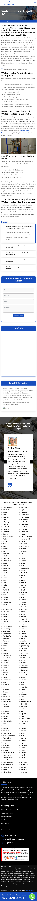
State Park (23, 665)
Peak (22, 685)
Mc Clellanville (7, 767)
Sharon (5, 595)
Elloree (22, 733)
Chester (5, 621)
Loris (4, 546)
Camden (23, 757)
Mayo (22, 578)
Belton (5, 723)
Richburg (6, 599)
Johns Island (7, 772)
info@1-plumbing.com (14, 839)
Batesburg (23, 770)
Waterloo (23, 551)
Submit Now (18, 316)
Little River (6, 745)
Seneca (5, 515)
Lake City (6, 556)
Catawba (6, 624)
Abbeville (5, 728)
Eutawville (23, 731)
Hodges (5, 692)
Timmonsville (7, 507)
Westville (23, 655)
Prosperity (23, 677)
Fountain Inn (7, 701)
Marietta (5, 677)
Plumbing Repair (6, 816)
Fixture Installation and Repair (11, 810)
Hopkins (23, 714)
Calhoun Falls (7, 721)
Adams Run (24, 532)
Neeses (22, 697)
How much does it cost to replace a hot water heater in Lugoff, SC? (19, 227)
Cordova (23, 740)
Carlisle (22, 755)
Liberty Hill (23, 704)
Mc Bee (5, 541)
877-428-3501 (11, 835)
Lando (5, 604)
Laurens (23, 585)
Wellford (23, 548)
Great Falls (24, 721)
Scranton (6, 517)
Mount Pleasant (8, 762)
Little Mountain (25, 701)
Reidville (23, 563)
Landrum (23, 587)
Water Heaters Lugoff (16, 21)
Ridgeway (6, 522)
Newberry (23, 694)
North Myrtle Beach (9, 735)
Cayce (22, 750)
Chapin (22, 748)
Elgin (22, 735)
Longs (5, 743)
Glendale (23, 602)
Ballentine (23, 772)
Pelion (22, 682)
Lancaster (6, 607)
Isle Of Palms (24, 507)
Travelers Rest (7, 636)
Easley (5, 704)
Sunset (5, 646)
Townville (6, 638)
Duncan (22, 614)
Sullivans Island (8, 757)
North (22, 692)
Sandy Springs (7, 658)
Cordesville (24, 524)
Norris (5, 670)
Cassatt (23, 752)
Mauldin (5, 675)
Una (21, 556)
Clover (5, 617)
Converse (23, 626)
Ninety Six (6, 672)
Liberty (5, 682)
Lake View (6, 553)
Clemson (5, 716)
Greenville (6, 731)
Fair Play (5, 573)
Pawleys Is (6, 527)
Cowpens (23, 624)
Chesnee (23, 634)
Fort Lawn (6, 612)
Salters (5, 519)
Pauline (22, 566)
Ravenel (5, 760)
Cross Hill (23, 619)
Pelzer (5, 668)
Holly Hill (23, 716)
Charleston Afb (25, 539)
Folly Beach (24, 519)
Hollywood (23, 512)
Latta (4, 551)
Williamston (7, 631)
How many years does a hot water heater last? (17, 246)
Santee (22, 672)
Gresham (6, 566)
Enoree (22, 612)
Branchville (24, 527)
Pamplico (6, 529)
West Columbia (25, 658)
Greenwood (6, 697)
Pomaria (23, 680)
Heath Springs (25, 719)
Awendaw (23, 529)
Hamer (5, 563)
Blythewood (24, 762)
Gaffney (23, 604)
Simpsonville (7, 655)
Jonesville (23, 592)
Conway (5, 750)
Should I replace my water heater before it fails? (19, 267)
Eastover (23, 738)
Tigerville (6, 641)
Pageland (6, 532)
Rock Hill (5, 597)
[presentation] (5, 462)
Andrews (5, 580)
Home (2, 21)
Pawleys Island (7, 733)
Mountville (23, 573)
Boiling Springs (25, 643)
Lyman (22, 580)
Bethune (23, 767)
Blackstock (24, 765)
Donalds (5, 709)
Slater (5, 650)
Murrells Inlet (7, 738)
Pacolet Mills (24, 568)
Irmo (22, 711)
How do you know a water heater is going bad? (18, 260)
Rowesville (23, 675)
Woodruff (23, 544)
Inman (22, 597)
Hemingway (6, 748)
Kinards (23, 590)
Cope (22, 743)
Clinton (22, 629)
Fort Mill (5, 619)
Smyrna (5, 592)
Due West (6, 706)
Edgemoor (6, 614)
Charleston (24, 541)
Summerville (7, 755)
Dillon (4, 575)
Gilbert (22, 723)
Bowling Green (7, 626)
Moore (22, 575)
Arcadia (23, 641)
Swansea (23, 663)
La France (6, 685)
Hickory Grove (7, 609)
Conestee (6, 711)
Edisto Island (24, 522)
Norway (23, 689)
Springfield (24, 668)
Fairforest (23, 609)
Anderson (6, 726)
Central (5, 719)
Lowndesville (7, 680)
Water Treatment (7, 813)
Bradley (5, 585)
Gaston (22, 726)
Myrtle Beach (7, 740)
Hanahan (23, 534)
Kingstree (6, 558)
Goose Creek (24, 515)
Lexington (23, 706)
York (4, 587)
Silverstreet (24, 670)
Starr (4, 648)
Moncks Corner (8, 765)
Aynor (5, 578)
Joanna (22, 595)
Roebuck (23, 561)
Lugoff (7, 21)
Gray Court (6, 699)
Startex (22, 558)
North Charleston (26, 536)
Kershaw (23, 709)
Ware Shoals (7, 634)
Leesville (5, 548)
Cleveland (6, 714)
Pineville (5, 524)
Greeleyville (6, 568)
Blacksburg (6, 629)
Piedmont (6, 660)
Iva (3, 687)
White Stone (24, 546)
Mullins (5, 539)
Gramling (23, 599)
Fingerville (23, 607)
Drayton (23, 617)
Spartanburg (24, 646)
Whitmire (23, 650)
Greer (4, 694)
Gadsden (23, 728)
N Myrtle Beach (8, 536)
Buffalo (23, 638)
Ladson (5, 770)
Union (22, 553)
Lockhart (23, 583)
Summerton (6, 510)
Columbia (23, 648)
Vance (22, 660)
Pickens (5, 663)
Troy (4, 583)
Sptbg (5, 512)
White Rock (24, 653)
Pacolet (23, 570)
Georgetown (24, 517)
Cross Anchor (25, 621)
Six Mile (5, 653)
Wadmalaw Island (8, 752)
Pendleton (6, 665)
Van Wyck (6, 590)
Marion (5, 544)
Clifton (22, 631)
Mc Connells (7, 602)
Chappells (23, 745)
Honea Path (6, 689)
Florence (5, 570)
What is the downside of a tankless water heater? (18, 253)
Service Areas (5, 820)
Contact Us (5, 823)
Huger (22, 510)
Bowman (23, 760)
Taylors (5, 643)
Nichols (5, 534)
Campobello (24, 636)
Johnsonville (7, 561)
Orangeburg (24, 687)
